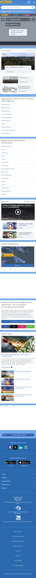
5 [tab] (20, 269)
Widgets (4, 477)
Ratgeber (4, 488)
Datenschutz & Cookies (18, 536)
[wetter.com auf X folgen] (15, 448)
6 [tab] (23, 269)
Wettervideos (6, 484)
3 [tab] (15, 269)
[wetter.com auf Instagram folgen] (26, 447)
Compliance (18, 555)
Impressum (18, 551)
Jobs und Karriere (18, 531)
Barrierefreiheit (18, 560)
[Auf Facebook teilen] (5, 326)
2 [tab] (13, 269)
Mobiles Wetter (6, 481)
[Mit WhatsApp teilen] (30, 326)
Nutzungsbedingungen (18, 565)
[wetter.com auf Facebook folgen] (10, 447)
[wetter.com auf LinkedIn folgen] (20, 447)
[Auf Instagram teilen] (22, 326)
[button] (18, 474)
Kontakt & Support (18, 546)
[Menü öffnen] (33, 2)
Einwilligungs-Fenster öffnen (18, 541)
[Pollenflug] (29, 2)
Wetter (4, 474)
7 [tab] (26, 269)
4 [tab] (18, 269)
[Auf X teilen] (14, 326)
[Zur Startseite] (7, 1)
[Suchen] (32, 7)
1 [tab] (10, 269)
